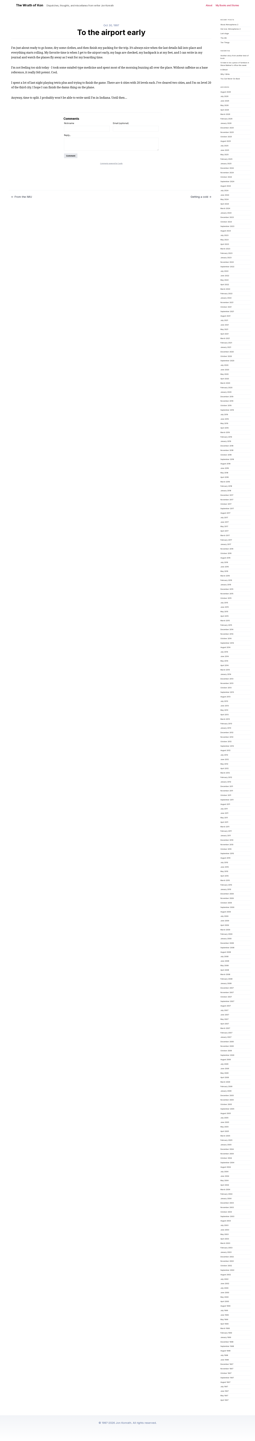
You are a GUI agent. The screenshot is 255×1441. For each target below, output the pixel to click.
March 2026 (225, 114)
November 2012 (226, 737)
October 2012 (225, 742)
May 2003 (224, 1234)
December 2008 (227, 943)
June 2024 (224, 195)
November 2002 (227, 1261)
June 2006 (224, 1069)
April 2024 (224, 204)
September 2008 (227, 948)
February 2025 (226, 159)
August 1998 (225, 1351)
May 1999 (224, 1319)
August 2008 (225, 952)
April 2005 (224, 1131)
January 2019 (225, 441)
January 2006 (225, 1091)
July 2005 (224, 1118)
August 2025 (225, 141)
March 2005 (225, 1136)
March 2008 (225, 974)
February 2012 (226, 777)
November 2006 (227, 1046)
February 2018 (226, 486)
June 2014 (224, 656)
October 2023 (226, 222)
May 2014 (224, 661)
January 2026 (225, 123)
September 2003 (227, 1216)
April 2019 (224, 428)
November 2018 (226, 450)
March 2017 (225, 535)
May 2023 (224, 240)
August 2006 (225, 1060)
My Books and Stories (227, 5)
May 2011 (224, 818)
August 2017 (225, 513)
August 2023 (225, 231)
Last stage (224, 33)
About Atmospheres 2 (229, 25)
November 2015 (226, 594)
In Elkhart (224, 70)
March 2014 (225, 670)
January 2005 (225, 1145)
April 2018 (224, 477)
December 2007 (227, 988)
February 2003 (226, 1248)
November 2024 (227, 173)
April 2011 (224, 822)
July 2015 (224, 603)
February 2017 (226, 540)
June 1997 (224, 1391)
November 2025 (227, 132)
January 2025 (225, 164)
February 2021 (226, 343)
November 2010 (226, 845)
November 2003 (227, 1207)
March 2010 (225, 880)
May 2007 (224, 1019)
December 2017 (226, 495)
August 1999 (225, 1306)
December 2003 (227, 1203)
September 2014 (227, 643)
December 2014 (226, 629)
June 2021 (224, 325)
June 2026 (224, 101)
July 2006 (224, 1064)
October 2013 (225, 688)
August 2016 (225, 558)
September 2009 (227, 907)
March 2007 (225, 1028)
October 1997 (225, 1373)
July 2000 (224, 1288)
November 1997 (226, 1369)
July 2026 (224, 96)
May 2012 (224, 764)
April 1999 (224, 1324)
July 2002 (224, 1279)
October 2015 (225, 598)
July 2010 (224, 862)
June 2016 (224, 567)
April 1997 (224, 1400)
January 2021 (225, 347)
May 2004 (224, 1180)
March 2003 (225, 1243)
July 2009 (224, 916)
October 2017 (225, 504)
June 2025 (224, 150)
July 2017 (224, 518)
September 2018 (227, 459)
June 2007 (224, 1015)
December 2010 (226, 840)
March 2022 (225, 289)
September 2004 (227, 1163)
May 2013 (224, 710)
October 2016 (225, 553)
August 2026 (225, 92)
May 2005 (224, 1127)
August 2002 (225, 1275)
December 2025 (227, 128)
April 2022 (224, 285)
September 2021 (227, 311)
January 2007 (225, 1037)
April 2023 (224, 244)
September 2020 (227, 361)
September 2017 (227, 509)
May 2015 (224, 612)
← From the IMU (21, 196)
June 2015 (224, 607)
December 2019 (226, 397)
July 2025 (224, 146)
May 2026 (224, 105)
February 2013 (226, 724)
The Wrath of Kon (29, 5)
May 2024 (224, 199)
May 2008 (224, 966)
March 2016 (225, 576)
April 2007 (224, 1024)
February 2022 (226, 294)
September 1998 (227, 1346)
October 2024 (226, 177)
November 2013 (226, 683)
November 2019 (226, 401)
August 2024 (225, 186)
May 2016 (224, 571)
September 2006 (227, 1055)
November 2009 (227, 898)
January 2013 (225, 728)
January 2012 (225, 782)
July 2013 (224, 701)
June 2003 (224, 1230)
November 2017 (226, 500)
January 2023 (225, 258)
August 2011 (225, 804)
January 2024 (225, 213)
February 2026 (226, 119)
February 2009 (226, 934)
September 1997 (227, 1378)
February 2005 (226, 1140)
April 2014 (224, 665)
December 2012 (226, 732)
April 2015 (224, 616)
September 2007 (227, 1001)
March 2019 (225, 432)
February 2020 (226, 388)
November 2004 (227, 1154)
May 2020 (224, 374)
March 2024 (225, 208)
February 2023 (226, 253)
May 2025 (224, 155)
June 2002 (224, 1284)
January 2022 (225, 298)
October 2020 (226, 356)
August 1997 (225, 1382)
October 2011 (225, 795)
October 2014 (225, 638)
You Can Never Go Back (230, 79)
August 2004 (225, 1167)
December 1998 (226, 1342)
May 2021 (224, 329)
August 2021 (225, 316)
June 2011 (224, 813)
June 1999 (224, 1315)
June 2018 (224, 468)
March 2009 (225, 930)
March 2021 (225, 338)
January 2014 (225, 674)
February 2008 (226, 979)
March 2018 (225, 482)
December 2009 (227, 894)
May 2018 (224, 473)
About (209, 5)
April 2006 (224, 1077)
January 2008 (225, 983)
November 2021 (226, 302)
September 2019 (227, 410)
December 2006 (227, 1042)
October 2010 (225, 849)
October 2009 (226, 903)
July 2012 (224, 755)
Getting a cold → (201, 196)
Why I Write (225, 74)
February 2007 (226, 1033)
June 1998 (224, 1360)
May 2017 (224, 526)
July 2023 (224, 235)
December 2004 (227, 1149)
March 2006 (225, 1082)
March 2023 (225, 249)
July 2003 (224, 1225)
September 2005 (227, 1109)
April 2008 (224, 970)
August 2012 (225, 750)
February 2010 (226, 885)
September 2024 (227, 181)
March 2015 (225, 621)
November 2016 (226, 549)
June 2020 (224, 370)
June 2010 (224, 867)
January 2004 (225, 1199)
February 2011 (226, 831)
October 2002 (226, 1266)
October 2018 (225, 455)
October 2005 (226, 1104)
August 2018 (225, 464)
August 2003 (225, 1221)
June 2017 (224, 522)
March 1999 (225, 1328)
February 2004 (226, 1194)
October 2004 (226, 1158)
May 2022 (224, 280)
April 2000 (224, 1301)
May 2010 (224, 871)
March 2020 (225, 383)
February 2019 (226, 437)
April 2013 (224, 715)
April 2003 (224, 1239)
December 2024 (227, 168)
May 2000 (224, 1297)
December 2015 (226, 589)
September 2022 (227, 267)
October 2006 (226, 1051)
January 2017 (225, 544)
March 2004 (225, 1189)
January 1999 (225, 1337)
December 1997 (226, 1364)
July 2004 (224, 1172)
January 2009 (225, 939)
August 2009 (225, 912)
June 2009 (224, 921)
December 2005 (227, 1095)
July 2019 (224, 414)
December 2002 (227, 1257)
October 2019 (225, 405)
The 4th (223, 38)
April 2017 (224, 531)
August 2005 (225, 1113)
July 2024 (224, 190)
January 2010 (225, 889)
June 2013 (224, 706)
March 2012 (225, 773)
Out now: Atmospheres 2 (230, 29)
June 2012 (224, 759)
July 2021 (224, 320)
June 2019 (224, 419)
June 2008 (224, 961)
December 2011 (226, 786)
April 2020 (224, 379)
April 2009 (224, 925)
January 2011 (225, 836)
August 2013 (225, 697)
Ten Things (225, 42)
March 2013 (225, 719)
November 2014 (226, 634)
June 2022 (224, 276)
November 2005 (227, 1100)
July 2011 (224, 809)
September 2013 (227, 692)
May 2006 (224, 1073)
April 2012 (224, 768)
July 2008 (224, 956)
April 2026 (224, 110)
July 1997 (224, 1387)
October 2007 (226, 997)
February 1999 (226, 1333)
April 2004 (224, 1185)
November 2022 (227, 262)
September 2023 (227, 226)
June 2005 (224, 1122)
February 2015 (226, 625)
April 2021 (224, 334)
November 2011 (226, 791)
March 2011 (224, 827)
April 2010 (224, 876)
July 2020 (224, 365)
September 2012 (227, 746)
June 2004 (224, 1176)
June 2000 (224, 1293)
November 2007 (227, 992)
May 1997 (224, 1396)
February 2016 (226, 580)
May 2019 (224, 423)
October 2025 (226, 137)
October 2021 (225, 307)
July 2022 (224, 271)
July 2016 (224, 562)
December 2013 (226, 679)
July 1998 (224, 1355)
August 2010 (225, 858)
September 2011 (226, 800)
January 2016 (225, 585)
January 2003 (225, 1252)
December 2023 (227, 217)
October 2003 (226, 1212)
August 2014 (225, 647)
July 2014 (224, 652)
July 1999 (224, 1310)
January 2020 (225, 392)
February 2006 (226, 1086)
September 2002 (227, 1270)
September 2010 (227, 853)
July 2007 (224, 1010)
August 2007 (225, 1006)
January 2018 (225, 491)
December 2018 (226, 446)
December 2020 (227, 352)
